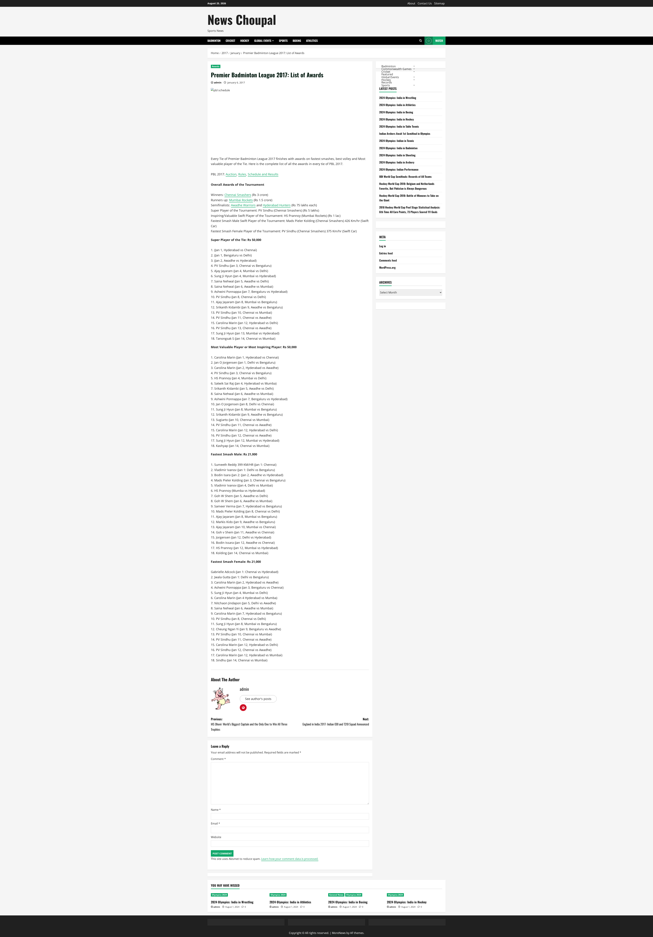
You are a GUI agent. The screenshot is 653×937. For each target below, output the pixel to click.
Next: (336, 721)
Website (216, 837)
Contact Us (425, 3)
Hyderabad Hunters (277, 205)
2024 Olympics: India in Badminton (398, 148)
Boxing (297, 41)
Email (215, 823)
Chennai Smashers (237, 195)
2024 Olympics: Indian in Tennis (396, 141)
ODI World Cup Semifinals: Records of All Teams (405, 177)
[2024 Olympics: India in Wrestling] (238, 894)
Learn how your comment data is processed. (289, 859)
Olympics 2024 (219, 894)
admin (217, 82)
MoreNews (339, 933)
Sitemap (439, 3)
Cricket (230, 41)
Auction (231, 174)
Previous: (249, 724)
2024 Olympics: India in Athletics (397, 105)
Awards (215, 66)
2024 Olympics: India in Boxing (396, 112)
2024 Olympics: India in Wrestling (397, 98)
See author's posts (258, 699)
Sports (283, 41)
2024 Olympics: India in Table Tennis (399, 126)
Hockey (244, 41)
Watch (439, 41)
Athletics (312, 41)
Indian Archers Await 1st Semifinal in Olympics (404, 134)
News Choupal (241, 19)
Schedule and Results (263, 174)
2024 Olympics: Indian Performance (398, 169)
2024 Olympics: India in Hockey (396, 119)
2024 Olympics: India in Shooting (397, 155)
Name (216, 810)
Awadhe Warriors (243, 205)
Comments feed (388, 260)
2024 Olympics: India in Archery (396, 162)
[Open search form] (420, 41)
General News (336, 894)
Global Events (262, 41)
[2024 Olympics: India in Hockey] (414, 894)
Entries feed (386, 253)
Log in (382, 246)
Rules (242, 174)
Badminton (214, 41)
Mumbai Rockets (241, 200)
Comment (218, 759)
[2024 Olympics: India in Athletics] (297, 894)
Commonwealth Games (396, 69)
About (411, 3)
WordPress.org (387, 268)
